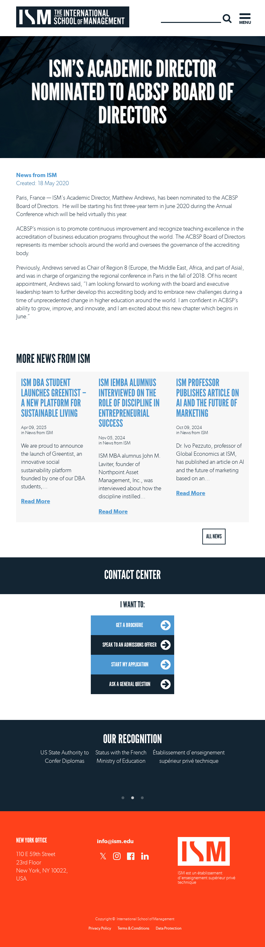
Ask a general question (129, 684)
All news (214, 536)
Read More (35, 501)
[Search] (227, 18)
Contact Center (132, 575)
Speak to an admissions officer (129, 644)
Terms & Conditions (133, 928)
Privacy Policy (100, 928)
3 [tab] (142, 797)
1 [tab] (123, 797)
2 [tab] (132, 797)
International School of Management (72, 16)
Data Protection (168, 928)
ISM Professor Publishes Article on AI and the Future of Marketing (207, 398)
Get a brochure (129, 625)
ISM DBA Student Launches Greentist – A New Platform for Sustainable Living (53, 398)
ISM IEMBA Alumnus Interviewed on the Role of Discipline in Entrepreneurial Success (129, 403)
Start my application (129, 664)
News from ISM (36, 175)
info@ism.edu (115, 841)
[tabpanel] (132, 764)
